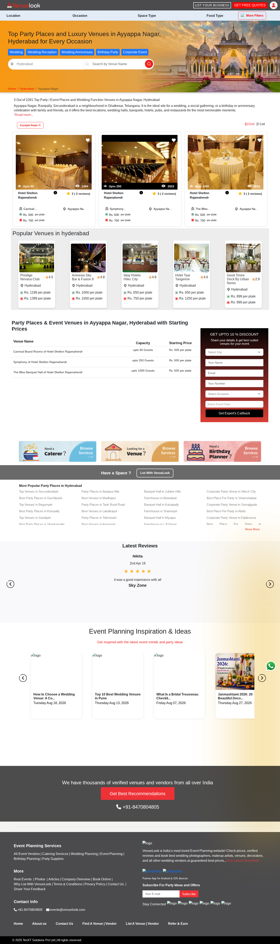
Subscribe (189, 894)
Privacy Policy (94, 884)
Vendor (111, 923)
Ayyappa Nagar (29, 125)
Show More (252, 529)
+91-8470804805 (140, 807)
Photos (40, 879)
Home (18, 923)
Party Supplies (53, 858)
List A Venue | (136, 923)
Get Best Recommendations (137, 793)
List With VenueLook (155, 473)
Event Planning (111, 854)
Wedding (16, 52)
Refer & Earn (178, 923)
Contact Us (116, 884)
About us (39, 923)
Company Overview (76, 879)
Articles (53, 879)
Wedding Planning (84, 854)
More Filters (254, 15)
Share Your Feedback (30, 889)
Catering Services (55, 854)
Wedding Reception (42, 52)
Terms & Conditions (67, 884)
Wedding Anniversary (77, 52)
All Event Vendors (27, 854)
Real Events (23, 879)
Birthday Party (108, 52)
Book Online (102, 879)
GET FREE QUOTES (250, 5)
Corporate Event (135, 52)
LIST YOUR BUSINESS (212, 5)
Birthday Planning (27, 858)
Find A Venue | (93, 923)
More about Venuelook (242, 860)
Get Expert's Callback (234, 413)
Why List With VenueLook (32, 884)
